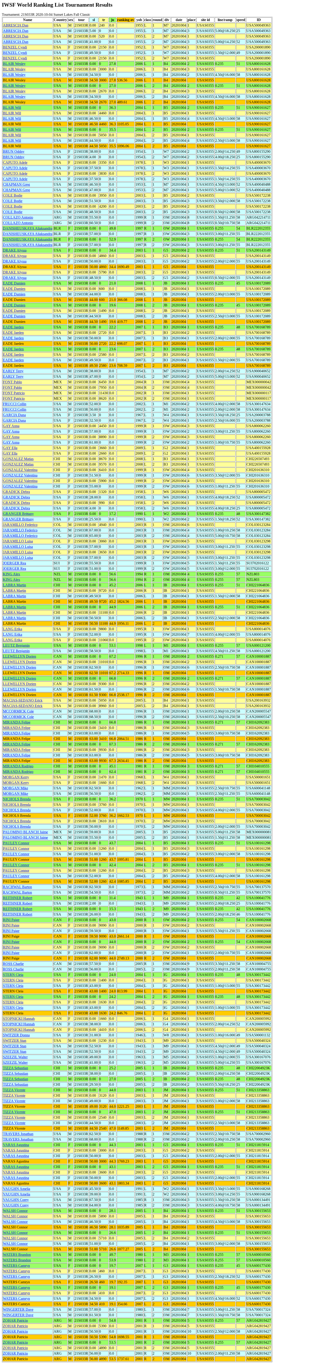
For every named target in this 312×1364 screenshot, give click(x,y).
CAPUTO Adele (15, 162)
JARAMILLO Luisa (18, 541)
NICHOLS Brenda (17, 799)
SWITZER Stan (14, 1040)
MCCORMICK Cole (18, 711)
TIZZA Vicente (14, 1090)
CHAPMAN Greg (16, 184)
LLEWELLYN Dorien (19, 656)
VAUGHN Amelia (16, 1189)
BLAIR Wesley (14, 64)
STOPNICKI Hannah (19, 1019)
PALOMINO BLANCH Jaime (25, 832)
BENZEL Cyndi (15, 47)
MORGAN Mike (15, 788)
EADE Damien (14, 283)
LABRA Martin (14, 585)
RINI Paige (11, 920)
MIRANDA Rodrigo (18, 766)
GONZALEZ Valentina (20, 470)
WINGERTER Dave (18, 1309)
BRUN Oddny (13, 151)
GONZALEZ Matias (18, 459)
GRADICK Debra (16, 492)
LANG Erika (12, 629)
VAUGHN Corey (16, 1200)
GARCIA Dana (14, 415)
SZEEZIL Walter (15, 1057)
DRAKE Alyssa (14, 250)
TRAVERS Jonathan (18, 1134)
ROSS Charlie (13, 964)
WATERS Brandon (17, 1255)
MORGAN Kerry (16, 777)
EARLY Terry (13, 371)
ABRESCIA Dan (15, 25)
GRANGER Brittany (18, 514)
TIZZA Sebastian (15, 1068)
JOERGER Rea (14, 563)
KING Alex (11, 574)
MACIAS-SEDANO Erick (22, 700)
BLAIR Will (12, 108)
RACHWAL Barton (17, 887)
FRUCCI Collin (14, 404)
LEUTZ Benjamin (16, 645)
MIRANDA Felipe (16, 722)
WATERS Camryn (16, 1266)
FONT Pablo (12, 382)
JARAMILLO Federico (20, 525)
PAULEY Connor (16, 843)
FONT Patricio (14, 393)
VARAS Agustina (16, 1145)
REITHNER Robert (17, 898)
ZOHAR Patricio (15, 1320)
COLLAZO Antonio (18, 217)
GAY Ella (10, 448)
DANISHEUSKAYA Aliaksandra (27, 228)
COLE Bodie (12, 195)
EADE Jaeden (13, 327)
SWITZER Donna (16, 1035)
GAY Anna (11, 426)
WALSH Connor (15, 1211)
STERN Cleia (13, 975)
